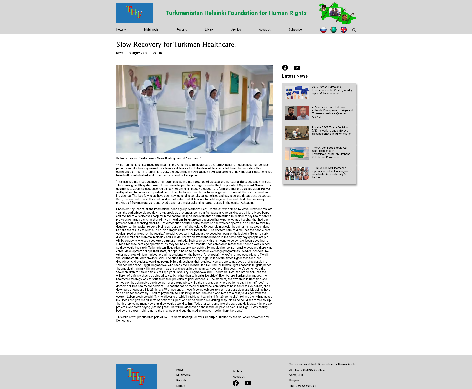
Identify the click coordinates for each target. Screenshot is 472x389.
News (180, 370)
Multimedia (151, 29)
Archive (236, 29)
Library (209, 29)
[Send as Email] (160, 53)
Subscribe (295, 29)
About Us (265, 29)
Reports (181, 29)
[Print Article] (154, 53)
